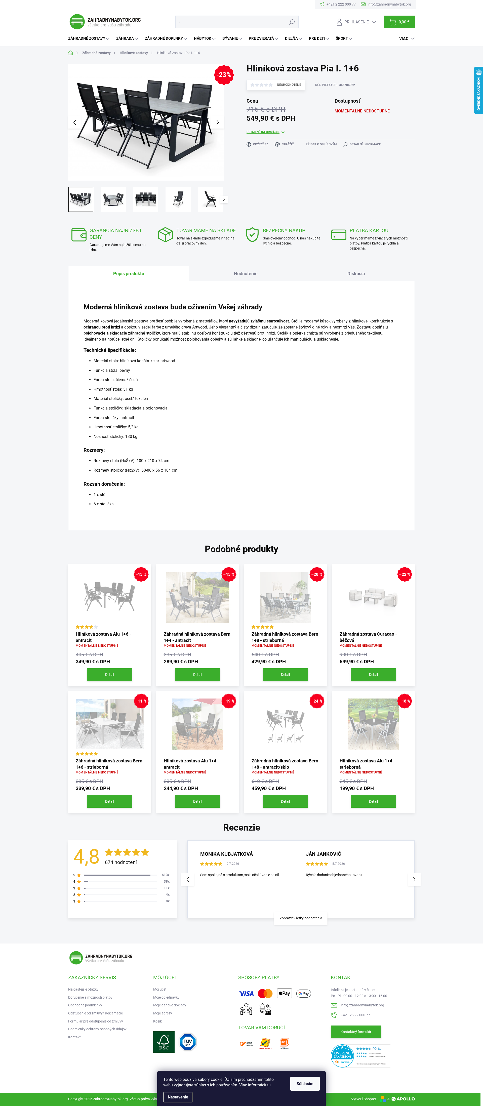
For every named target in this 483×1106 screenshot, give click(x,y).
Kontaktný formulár (356, 1032)
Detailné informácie (263, 132)
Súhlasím (305, 1083)
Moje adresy (162, 1013)
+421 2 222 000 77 (355, 1015)
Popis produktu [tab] (128, 273)
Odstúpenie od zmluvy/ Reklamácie (95, 1013)
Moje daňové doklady (169, 1005)
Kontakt (74, 1037)
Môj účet (160, 989)
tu (269, 1085)
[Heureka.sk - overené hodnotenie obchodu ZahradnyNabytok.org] (361, 1055)
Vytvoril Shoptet (363, 1099)
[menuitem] (89, 38)
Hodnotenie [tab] (246, 273)
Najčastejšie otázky (83, 989)
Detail (109, 675)
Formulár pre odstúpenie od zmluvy (95, 1021)
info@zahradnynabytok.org (362, 1005)
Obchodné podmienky (85, 1005)
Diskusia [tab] (356, 273)
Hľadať (292, 22)
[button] (414, 879)
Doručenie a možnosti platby (90, 997)
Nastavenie (178, 1097)
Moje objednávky (166, 997)
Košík (157, 1021)
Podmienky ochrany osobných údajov (97, 1029)
